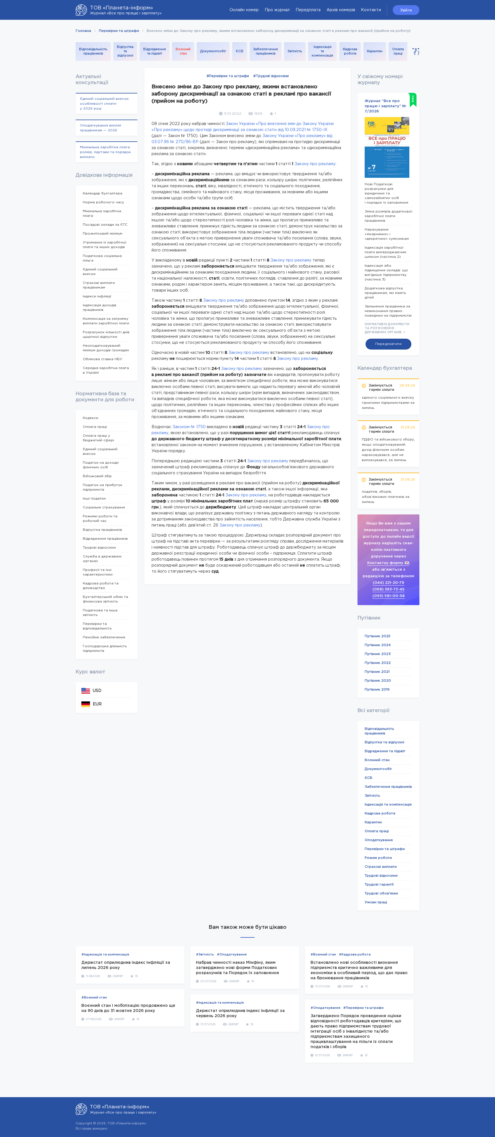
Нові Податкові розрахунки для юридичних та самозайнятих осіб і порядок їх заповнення (386, 193)
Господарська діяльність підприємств (105, 648)
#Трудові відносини (271, 76)
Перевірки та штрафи (119, 30)
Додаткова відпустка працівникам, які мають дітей (385, 293)
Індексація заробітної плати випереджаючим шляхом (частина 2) (385, 252)
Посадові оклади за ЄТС (105, 224)
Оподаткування (379, 840)
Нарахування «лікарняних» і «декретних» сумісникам (387, 234)
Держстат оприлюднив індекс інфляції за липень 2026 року (125, 965)
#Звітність (205, 954)
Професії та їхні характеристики (98, 572)
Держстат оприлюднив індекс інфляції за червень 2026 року (240, 1013)
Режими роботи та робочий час (100, 518)
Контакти (371, 10)
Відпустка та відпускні (125, 51)
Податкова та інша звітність (100, 613)
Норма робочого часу (103, 202)
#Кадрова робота (355, 954)
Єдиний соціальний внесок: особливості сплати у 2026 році (104, 103)
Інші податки (94, 498)
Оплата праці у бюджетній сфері (98, 438)
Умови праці (376, 902)
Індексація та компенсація (322, 51)
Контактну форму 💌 (388, 563)
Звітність (295, 51)
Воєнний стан (183, 51)
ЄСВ (239, 51)
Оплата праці (398, 51)
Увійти (406, 10)
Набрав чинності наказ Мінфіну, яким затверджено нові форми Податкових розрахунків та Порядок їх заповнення (237, 968)
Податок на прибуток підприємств (102, 487)
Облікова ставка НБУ (102, 359)
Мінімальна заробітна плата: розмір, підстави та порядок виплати (105, 152)
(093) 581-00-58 (388, 596)
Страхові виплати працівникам (99, 285)
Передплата (308, 10)
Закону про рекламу (314, 164)
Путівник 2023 (378, 654)
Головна (83, 30)
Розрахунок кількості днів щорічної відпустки (106, 334)
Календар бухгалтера (102, 193)
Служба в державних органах (102, 559)
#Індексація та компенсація (105, 954)
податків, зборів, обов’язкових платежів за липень (385, 497)
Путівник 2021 (377, 671)
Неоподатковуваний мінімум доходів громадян (106, 348)
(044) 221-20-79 (388, 582)
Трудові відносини (99, 547)
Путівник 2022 (378, 662)
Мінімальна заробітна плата (102, 213)
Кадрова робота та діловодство (101, 586)
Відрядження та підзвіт (154, 51)
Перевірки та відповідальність (97, 626)
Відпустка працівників (102, 529)
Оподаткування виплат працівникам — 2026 (100, 128)
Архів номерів (341, 10)
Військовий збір (97, 476)
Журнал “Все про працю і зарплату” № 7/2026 (385, 106)
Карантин (374, 51)
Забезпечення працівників (265, 51)
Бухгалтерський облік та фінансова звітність (105, 599)
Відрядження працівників (105, 538)
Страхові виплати (381, 866)
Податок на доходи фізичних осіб (101, 465)
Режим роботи (378, 857)
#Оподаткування (232, 954)
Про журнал (277, 10)
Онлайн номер (244, 10)
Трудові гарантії (379, 884)
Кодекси (90, 418)
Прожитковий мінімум (102, 233)
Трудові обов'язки (381, 893)
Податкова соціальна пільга (102, 258)
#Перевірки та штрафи (228, 76)
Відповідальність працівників (93, 51)
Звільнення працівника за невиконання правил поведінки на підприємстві (388, 311)
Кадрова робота (350, 51)
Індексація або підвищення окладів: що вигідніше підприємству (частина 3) (386, 272)
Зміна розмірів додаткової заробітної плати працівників (388, 216)
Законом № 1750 (189, 427)
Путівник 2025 (377, 636)
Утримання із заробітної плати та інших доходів (104, 245)
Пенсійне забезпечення (104, 637)
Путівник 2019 (377, 689)
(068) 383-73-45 (388, 589)
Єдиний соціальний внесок (100, 272)
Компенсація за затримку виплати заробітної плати (106, 321)
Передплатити (388, 344)
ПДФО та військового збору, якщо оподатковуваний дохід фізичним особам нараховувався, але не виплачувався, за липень (388, 450)
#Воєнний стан (94, 997)
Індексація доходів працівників (99, 307)
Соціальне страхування (104, 507)
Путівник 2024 (378, 645)
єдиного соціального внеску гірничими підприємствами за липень (388, 402)
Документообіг (213, 51)
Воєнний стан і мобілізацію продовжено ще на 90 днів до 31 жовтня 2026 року (128, 1008)
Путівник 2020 (378, 680)
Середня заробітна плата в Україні (106, 370)
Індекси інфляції (97, 296)
